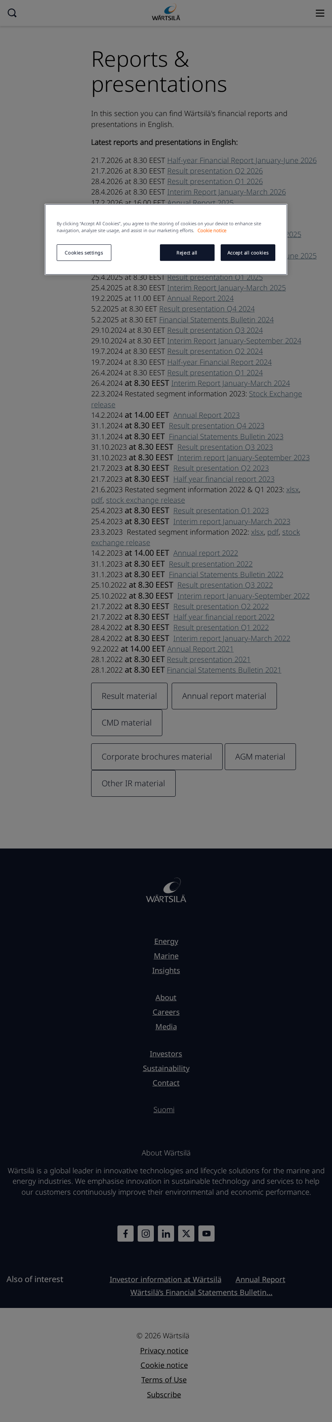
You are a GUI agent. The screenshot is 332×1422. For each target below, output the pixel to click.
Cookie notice (212, 231)
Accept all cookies (248, 253)
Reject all (187, 253)
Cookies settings (84, 253)
